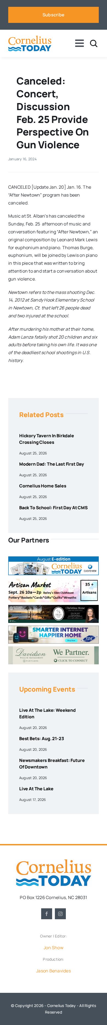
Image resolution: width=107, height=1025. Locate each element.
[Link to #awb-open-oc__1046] (93, 43)
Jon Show (53, 948)
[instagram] (60, 913)
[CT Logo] (29, 38)
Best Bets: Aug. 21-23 (41, 738)
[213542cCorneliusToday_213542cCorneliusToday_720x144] (53, 628)
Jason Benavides (53, 971)
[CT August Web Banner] (53, 559)
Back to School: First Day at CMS (53, 508)
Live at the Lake (36, 789)
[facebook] (46, 913)
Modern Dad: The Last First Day (51, 464)
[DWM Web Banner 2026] (53, 649)
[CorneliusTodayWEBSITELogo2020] (53, 861)
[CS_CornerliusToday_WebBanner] (53, 607)
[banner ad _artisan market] (53, 580)
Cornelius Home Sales (42, 486)
